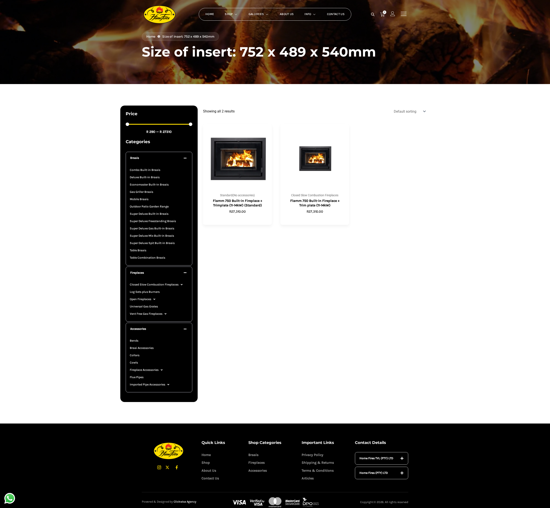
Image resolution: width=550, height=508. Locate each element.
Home (209, 14)
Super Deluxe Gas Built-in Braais (152, 228)
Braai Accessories (142, 348)
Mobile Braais (139, 199)
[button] (159, 158)
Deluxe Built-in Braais (145, 177)
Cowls (134, 362)
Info (307, 14)
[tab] (381, 458)
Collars (134, 355)
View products (315, 218)
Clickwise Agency (185, 501)
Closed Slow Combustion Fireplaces (154, 284)
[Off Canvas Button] (403, 14)
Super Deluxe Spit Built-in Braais (152, 243)
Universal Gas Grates (144, 306)
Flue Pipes (137, 377)
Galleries (256, 14)
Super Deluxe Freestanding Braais (153, 221)
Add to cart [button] (237, 218)
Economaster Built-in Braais (149, 184)
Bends (134, 340)
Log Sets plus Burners (145, 292)
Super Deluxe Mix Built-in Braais (152, 236)
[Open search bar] (373, 14)
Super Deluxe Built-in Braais (149, 214)
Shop (229, 14)
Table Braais (138, 250)
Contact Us (336, 14)
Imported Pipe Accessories (147, 384)
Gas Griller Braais (141, 192)
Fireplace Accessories (144, 370)
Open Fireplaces (140, 299)
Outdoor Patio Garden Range (149, 206)
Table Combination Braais (147, 257)
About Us (287, 14)
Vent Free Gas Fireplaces (146, 314)
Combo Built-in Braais (145, 170)
